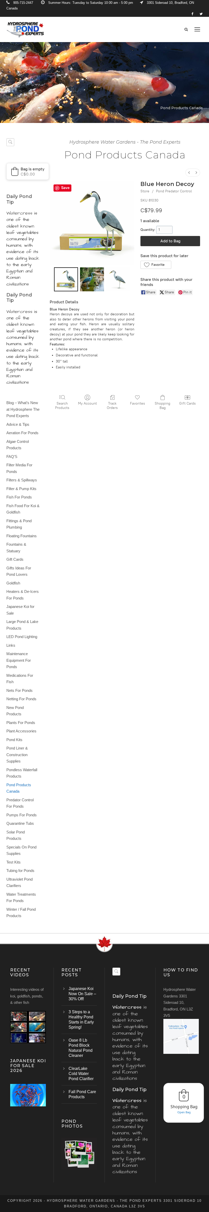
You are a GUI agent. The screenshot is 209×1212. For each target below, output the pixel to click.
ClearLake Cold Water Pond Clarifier (81, 1073)
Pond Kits (14, 740)
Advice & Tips (17, 424)
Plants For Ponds (20, 722)
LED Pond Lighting (21, 636)
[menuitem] (189, 172)
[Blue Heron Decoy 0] (66, 279)
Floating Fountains (21, 536)
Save (65, 187)
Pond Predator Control (174, 191)
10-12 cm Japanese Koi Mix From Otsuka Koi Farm (28, 1102)
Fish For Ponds (19, 497)
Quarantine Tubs (20, 823)
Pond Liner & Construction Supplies (17, 754)
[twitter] (201, 14)
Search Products (62, 405)
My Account (87, 403)
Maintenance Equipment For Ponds (18, 660)
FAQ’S (11, 456)
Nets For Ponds (19, 690)
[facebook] (192, 14)
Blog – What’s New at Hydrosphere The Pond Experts (23, 409)
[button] (155, 265)
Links (10, 645)
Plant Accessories (21, 731)
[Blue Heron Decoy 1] (92, 279)
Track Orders (112, 405)
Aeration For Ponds (22, 433)
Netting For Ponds (21, 699)
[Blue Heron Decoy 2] (118, 279)
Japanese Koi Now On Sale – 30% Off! (82, 993)
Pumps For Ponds (21, 815)
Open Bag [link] (184, 1112)
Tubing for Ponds (20, 870)
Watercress (19, 213)
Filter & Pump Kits (21, 488)
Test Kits (13, 862)
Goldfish (13, 583)
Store (144, 191)
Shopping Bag (162, 405)
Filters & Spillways (21, 480)
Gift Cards (187, 403)
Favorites (137, 403)
